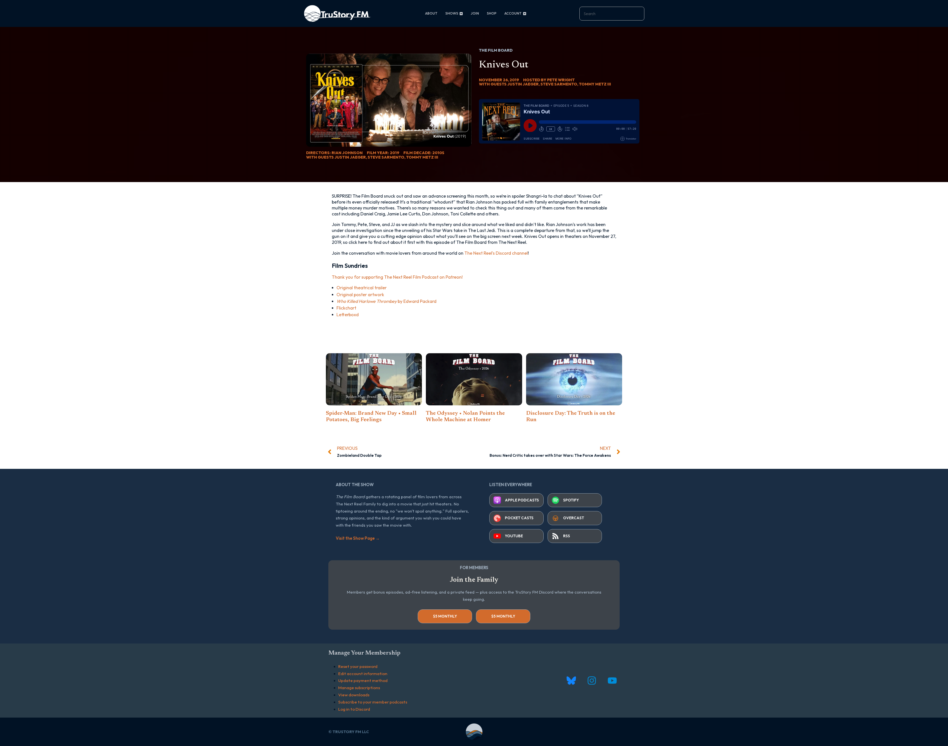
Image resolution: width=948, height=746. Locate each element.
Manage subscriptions (359, 687)
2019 (394, 152)
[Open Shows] (461, 13)
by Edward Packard (386, 301)
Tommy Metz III (422, 157)
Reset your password (357, 666)
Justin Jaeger (350, 157)
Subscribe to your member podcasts (372, 702)
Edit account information (362, 673)
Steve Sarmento (386, 157)
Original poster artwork (360, 294)
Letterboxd (347, 314)
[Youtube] (612, 680)
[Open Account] (524, 13)
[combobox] (611, 14)
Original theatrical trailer (361, 287)
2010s (438, 152)
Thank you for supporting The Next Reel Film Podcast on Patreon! (397, 277)
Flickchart (346, 308)
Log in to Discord (354, 709)
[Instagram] (591, 680)
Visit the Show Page (358, 538)
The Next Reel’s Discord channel (496, 253)
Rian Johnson (347, 152)
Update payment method (363, 680)
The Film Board (496, 50)
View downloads (353, 694)
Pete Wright (561, 79)
